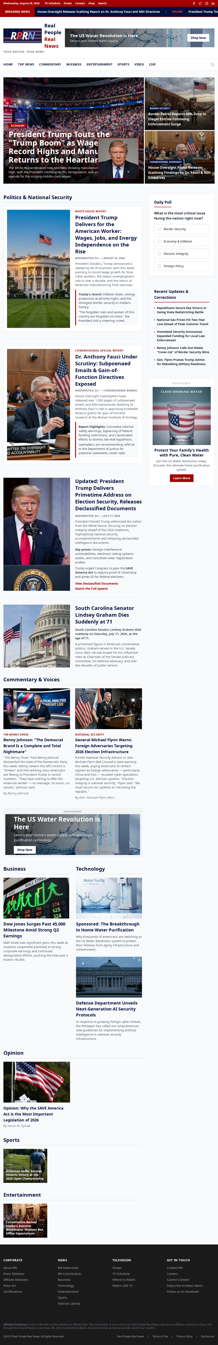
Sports (123, 64)
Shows (68, 3)
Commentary (50, 64)
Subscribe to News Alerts (185, 1286)
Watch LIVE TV (122, 1286)
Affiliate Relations (15, 1280)
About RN (10, 1268)
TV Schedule (52, 3)
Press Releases (13, 1274)
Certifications (12, 1292)
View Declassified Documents (96, 583)
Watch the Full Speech (91, 589)
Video (139, 64)
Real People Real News (130, 1336)
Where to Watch (123, 1280)
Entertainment (100, 64)
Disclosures (208, 1336)
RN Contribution (69, 1274)
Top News (26, 64)
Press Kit (9, 1286)
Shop (91, 3)
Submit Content (178, 1280)
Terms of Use (160, 1336)
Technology (66, 1286)
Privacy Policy (184, 1336)
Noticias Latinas (69, 1303)
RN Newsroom (68, 1268)
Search (102, 3)
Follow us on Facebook (183, 1292)
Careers (172, 1274)
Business (74, 64)
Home (8, 64)
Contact (80, 3)
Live (152, 64)
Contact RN (175, 1268)
